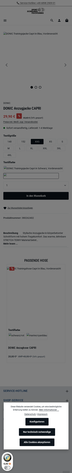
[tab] (35, 238)
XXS (37, 141)
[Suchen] (52, 20)
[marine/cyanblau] (37, 336)
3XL (59, 148)
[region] (36, 65)
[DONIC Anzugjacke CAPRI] (35, 57)
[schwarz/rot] (16, 336)
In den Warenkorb (36, 195)
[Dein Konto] (59, 20)
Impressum (42, 414)
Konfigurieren (37, 421)
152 (23, 141)
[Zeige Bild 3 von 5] (40, 87)
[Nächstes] (65, 65)
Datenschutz (30, 414)
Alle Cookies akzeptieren (37, 442)
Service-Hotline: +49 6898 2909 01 (37, 3)
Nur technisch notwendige (37, 432)
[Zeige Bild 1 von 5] (31, 87)
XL (31, 148)
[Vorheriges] (6, 65)
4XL (10, 155)
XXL (45, 148)
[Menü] (5, 20)
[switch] (7, 468)
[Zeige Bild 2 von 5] (36, 87)
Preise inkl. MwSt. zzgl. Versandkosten (20, 122)
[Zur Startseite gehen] (36, 10)
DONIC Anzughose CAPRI (22, 347)
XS (50, 141)
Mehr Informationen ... (49, 410)
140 (10, 141)
